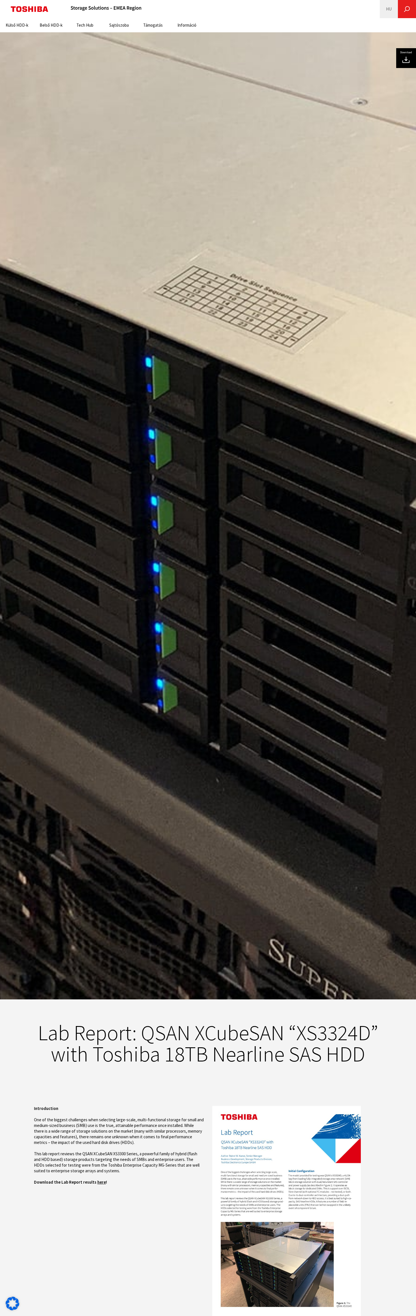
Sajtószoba (119, 25)
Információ (186, 25)
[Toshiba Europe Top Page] (29, 9)
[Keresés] (407, 9)
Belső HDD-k (51, 25)
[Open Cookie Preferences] (12, 1308)
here (101, 1182)
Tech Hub (84, 25)
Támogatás (153, 25)
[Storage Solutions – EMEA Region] (106, 9)
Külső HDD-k (17, 25)
